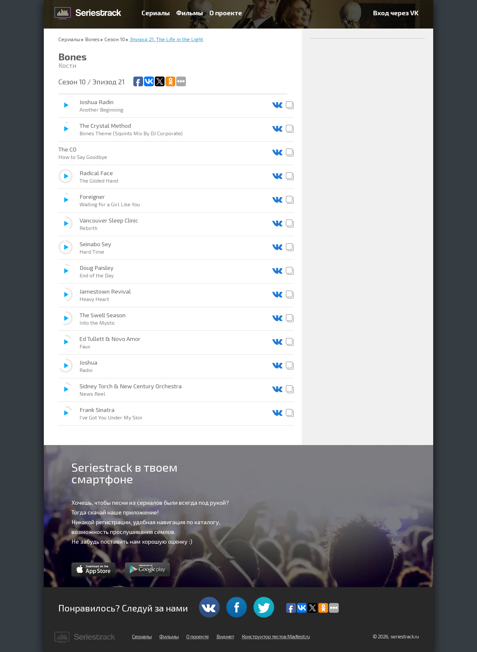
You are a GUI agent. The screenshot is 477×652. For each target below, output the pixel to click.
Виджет (225, 636)
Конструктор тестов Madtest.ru (276, 636)
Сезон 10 (114, 39)
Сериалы (155, 13)
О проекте (225, 13)
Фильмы (189, 13)
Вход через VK (396, 13)
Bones (92, 39)
